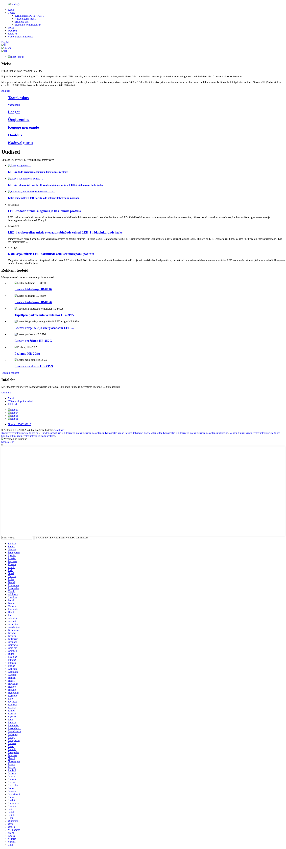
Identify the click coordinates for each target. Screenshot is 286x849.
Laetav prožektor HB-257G (33, 340)
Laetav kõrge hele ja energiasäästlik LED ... (44, 328)
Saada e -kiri (7, 441)
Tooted (11, 12)
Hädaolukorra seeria (25, 18)
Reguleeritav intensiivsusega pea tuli (20, 433)
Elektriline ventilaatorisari (28, 24)
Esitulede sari (21, 21)
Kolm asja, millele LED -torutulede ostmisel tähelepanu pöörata (51, 254)
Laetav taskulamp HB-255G (34, 366)
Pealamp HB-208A (27, 353)
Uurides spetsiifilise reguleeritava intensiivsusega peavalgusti (72, 433)
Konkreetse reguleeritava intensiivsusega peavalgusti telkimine (195, 433)
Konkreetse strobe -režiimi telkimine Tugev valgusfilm (133, 433)
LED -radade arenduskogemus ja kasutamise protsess (44, 211)
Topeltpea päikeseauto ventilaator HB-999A (44, 315)
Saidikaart (59, 430)
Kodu (11, 9)
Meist (11, 27)
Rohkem (5, 90)
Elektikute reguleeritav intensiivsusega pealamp (30, 436)
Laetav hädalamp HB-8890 (33, 289)
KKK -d (12, 33)
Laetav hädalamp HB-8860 (33, 302)
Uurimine (6, 392)
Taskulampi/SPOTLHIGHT (29, 15)
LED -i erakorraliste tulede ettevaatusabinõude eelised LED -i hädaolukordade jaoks (65, 232)
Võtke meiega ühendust (20, 36)
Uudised (12, 30)
